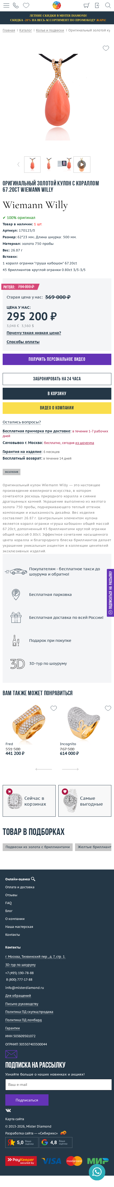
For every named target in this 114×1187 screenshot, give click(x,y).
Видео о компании (57, 408)
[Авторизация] (97, 5)
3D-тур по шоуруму (57, 677)
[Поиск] (108, 5)
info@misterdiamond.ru (24, 988)
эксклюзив (11, 472)
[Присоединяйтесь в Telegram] (18, 1110)
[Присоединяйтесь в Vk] (8, 1110)
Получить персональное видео (57, 359)
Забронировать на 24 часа (57, 379)
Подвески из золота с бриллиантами (38, 847)
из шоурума (84, 443)
